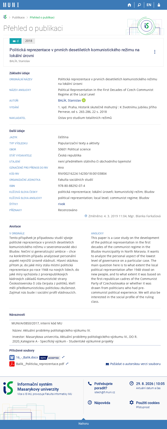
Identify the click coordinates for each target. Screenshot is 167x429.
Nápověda (102, 403)
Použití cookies (148, 403)
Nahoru (83, 423)
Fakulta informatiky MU (58, 394)
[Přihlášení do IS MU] (159, 5)
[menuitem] (153, 52)
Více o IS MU (24, 394)
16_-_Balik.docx (27, 357)
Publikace (18, 17)
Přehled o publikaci (42, 17)
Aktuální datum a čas (148, 388)
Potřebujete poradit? (103, 386)
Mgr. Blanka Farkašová (144, 216)
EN (149, 4)
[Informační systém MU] (5, 17)
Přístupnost (143, 407)
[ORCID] (84, 100)
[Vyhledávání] (139, 5)
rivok (61, 204)
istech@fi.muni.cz (104, 392)
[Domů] (129, 5)
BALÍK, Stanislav (70, 100)
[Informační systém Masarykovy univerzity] (11, 5)
